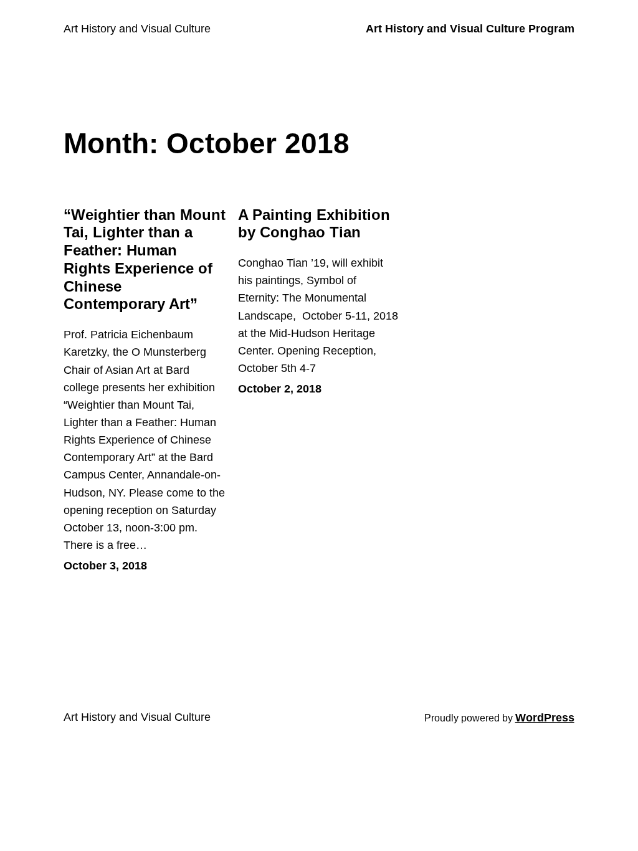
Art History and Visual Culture (137, 28)
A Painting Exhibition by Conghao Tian (314, 223)
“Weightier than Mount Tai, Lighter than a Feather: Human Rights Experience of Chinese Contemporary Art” (145, 259)
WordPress (544, 717)
